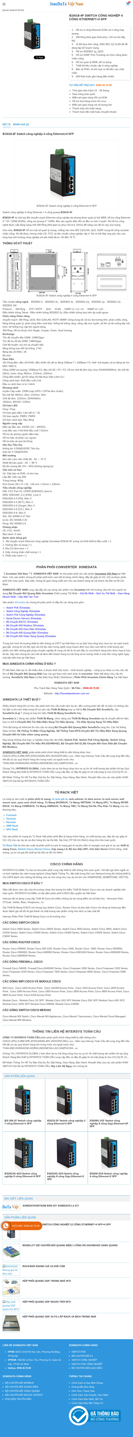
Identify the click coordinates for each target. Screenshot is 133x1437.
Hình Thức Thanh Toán (83, 1391)
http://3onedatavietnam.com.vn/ (72, 693)
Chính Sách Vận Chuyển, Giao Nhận (90, 1395)
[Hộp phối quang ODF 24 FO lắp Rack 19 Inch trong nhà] (11, 1323)
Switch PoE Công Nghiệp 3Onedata (25, 614)
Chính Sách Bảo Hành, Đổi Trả (87, 1399)
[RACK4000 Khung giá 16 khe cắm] (11, 1270)
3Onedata (20, 602)
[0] (128, 4)
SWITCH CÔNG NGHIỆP (84, 1360)
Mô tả (7, 124)
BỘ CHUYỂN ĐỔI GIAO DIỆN (87, 1368)
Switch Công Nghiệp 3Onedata (23, 611)
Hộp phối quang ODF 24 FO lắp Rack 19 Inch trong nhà (59, 1316)
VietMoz (60, 1434)
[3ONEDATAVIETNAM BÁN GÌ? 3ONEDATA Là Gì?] (11, 1207)
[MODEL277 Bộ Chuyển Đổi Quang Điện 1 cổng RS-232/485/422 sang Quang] (11, 1252)
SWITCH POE (79, 1352)
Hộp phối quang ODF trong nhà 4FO (47, 1280)
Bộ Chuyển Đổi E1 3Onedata (22, 621)
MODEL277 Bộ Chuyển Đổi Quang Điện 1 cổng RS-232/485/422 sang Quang (70, 1245)
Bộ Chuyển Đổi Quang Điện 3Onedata (27, 632)
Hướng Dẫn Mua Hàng (83, 1387)
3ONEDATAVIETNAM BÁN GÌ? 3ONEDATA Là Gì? (51, 1205)
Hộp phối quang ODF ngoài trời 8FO (47, 1301)
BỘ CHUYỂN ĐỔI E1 (82, 1356)
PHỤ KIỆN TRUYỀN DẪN (18, 1399)
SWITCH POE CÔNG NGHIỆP (87, 1364)
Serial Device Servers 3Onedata (23, 618)
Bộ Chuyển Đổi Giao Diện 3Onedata (26, 629)
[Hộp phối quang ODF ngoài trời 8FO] (11, 1305)
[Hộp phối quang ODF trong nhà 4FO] (11, 1287)
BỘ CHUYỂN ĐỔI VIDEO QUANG (22, 1391)
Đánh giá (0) (21, 124)
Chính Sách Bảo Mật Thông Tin (87, 1403)
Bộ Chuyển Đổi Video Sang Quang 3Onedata (31, 636)
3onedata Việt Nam (30, 1434)
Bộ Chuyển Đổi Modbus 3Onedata (25, 625)
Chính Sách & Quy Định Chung (87, 1383)
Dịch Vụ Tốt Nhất (105, 593)
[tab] (7, 124)
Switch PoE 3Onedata (18, 607)
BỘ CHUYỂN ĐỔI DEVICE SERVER (23, 1395)
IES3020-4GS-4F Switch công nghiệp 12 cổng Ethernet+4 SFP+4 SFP (67, 1224)
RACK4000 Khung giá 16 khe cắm (44, 1266)
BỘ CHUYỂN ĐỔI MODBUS (19, 1383)
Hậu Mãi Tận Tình (28, 596)
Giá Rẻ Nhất (87, 593)
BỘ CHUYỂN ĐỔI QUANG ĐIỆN (21, 1387)
